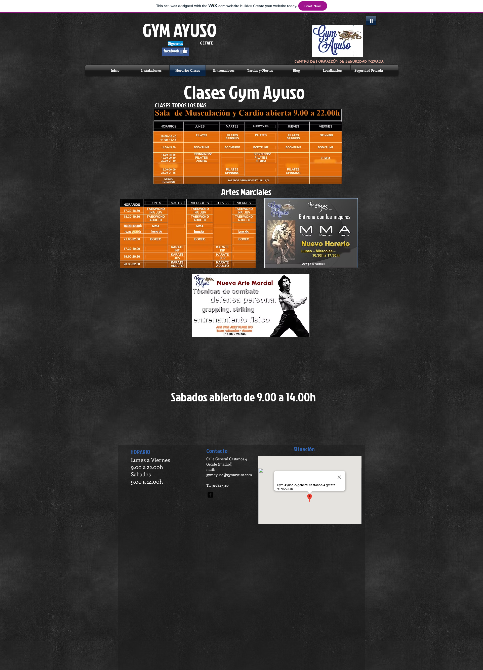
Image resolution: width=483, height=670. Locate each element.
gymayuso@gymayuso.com (229, 474)
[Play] (371, 20)
